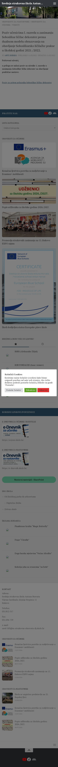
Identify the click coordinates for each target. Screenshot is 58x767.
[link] (29, 13)
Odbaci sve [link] (43, 390)
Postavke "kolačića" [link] (13, 390)
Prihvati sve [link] (30, 390)
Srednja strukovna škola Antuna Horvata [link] (23, 3)
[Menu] (54, 3)
